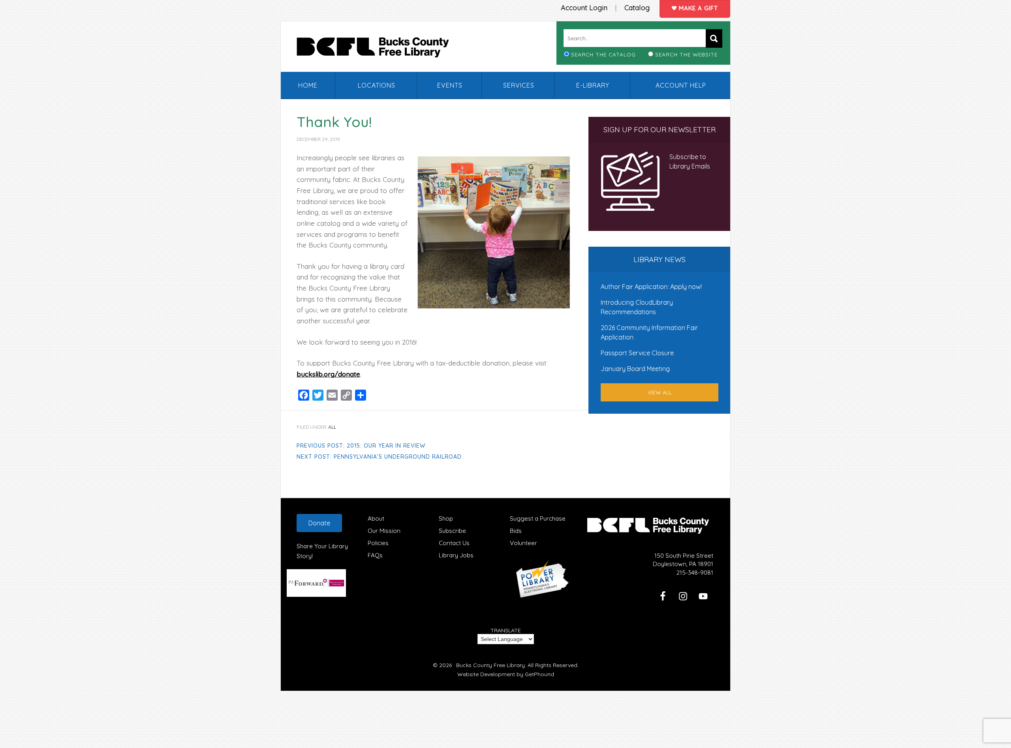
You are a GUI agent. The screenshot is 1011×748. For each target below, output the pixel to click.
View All (660, 392)
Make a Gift (697, 8)
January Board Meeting (635, 369)
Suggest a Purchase (538, 518)
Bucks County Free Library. (491, 665)
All (332, 427)
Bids (516, 530)
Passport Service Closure (637, 353)
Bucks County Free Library (381, 49)
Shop (446, 518)
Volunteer (523, 543)
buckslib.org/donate (328, 374)
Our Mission (384, 530)
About (376, 518)
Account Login (584, 7)
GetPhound (539, 674)
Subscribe (452, 530)
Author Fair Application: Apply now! (651, 287)
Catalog (637, 7)
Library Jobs (456, 555)
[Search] (714, 38)
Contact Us (454, 543)
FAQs (375, 555)
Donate (319, 523)
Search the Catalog (603, 54)
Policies (378, 543)
